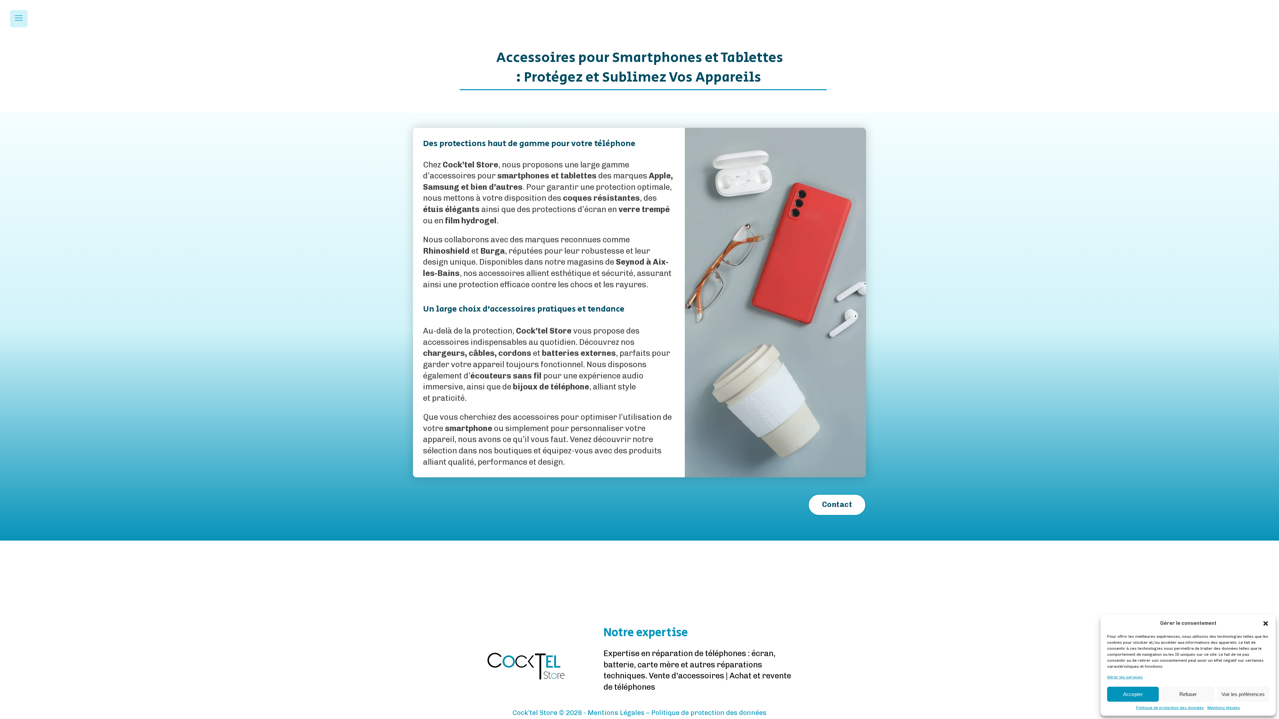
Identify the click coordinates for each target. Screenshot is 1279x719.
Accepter (1133, 694)
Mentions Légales (616, 713)
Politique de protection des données (1170, 707)
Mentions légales (1223, 707)
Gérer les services (1125, 677)
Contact (837, 504)
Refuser (1188, 694)
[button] (1265, 623)
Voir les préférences (1243, 694)
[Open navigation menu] (19, 18)
